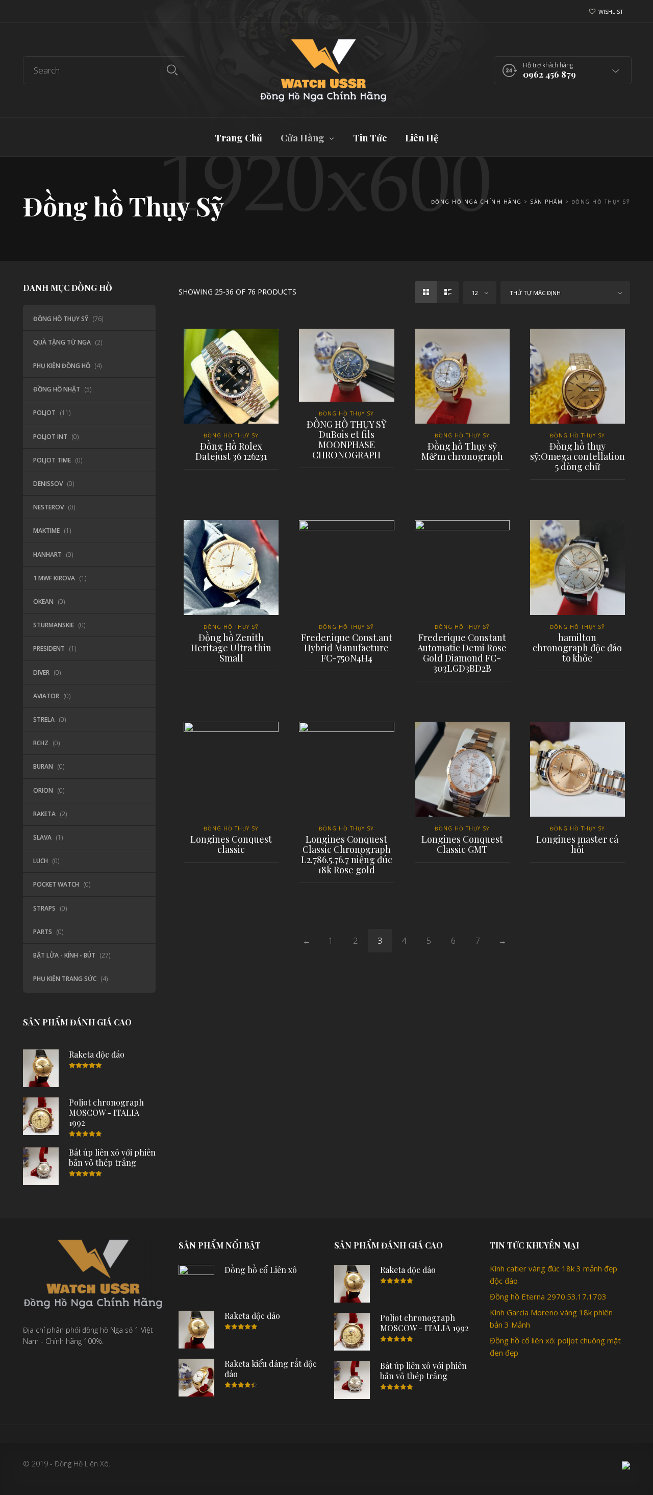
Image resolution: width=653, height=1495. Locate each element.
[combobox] (479, 292)
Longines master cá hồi (577, 844)
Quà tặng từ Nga (62, 342)
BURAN (43, 766)
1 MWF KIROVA (54, 578)
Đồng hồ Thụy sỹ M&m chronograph (462, 451)
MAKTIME (46, 530)
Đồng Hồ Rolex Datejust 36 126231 (231, 451)
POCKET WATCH (56, 884)
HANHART (47, 554)
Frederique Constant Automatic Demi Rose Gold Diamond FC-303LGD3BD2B (462, 652)
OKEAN (43, 601)
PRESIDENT (49, 648)
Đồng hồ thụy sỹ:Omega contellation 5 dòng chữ (577, 456)
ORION (43, 790)
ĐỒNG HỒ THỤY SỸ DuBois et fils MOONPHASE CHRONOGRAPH (347, 439)
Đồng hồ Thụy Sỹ (60, 318)
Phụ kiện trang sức (64, 978)
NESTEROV (48, 507)
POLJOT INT (50, 436)
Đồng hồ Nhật (56, 389)
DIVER (41, 672)
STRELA (44, 719)
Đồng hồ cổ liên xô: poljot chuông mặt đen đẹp (555, 1346)
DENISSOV (48, 483)
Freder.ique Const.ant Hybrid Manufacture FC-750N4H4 (346, 647)
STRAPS (44, 908)
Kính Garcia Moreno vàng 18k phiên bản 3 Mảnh (551, 1318)
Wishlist (610, 11)
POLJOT (44, 412)
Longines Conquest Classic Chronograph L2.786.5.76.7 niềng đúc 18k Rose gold (346, 854)
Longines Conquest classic (231, 844)
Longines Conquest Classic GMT (462, 844)
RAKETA (44, 814)
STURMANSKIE (53, 625)
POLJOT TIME (52, 460)
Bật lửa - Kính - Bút (64, 955)
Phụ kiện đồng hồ (61, 365)
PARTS (42, 931)
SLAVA (42, 837)
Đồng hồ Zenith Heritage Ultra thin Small (231, 647)
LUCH (40, 860)
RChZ (40, 743)
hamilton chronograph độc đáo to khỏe (577, 647)
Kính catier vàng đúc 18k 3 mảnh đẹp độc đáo (553, 1274)
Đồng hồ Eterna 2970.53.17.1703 (548, 1296)
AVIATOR (46, 696)
